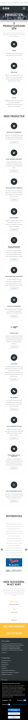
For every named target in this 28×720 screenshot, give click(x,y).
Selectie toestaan (14, 713)
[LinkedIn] (6, 8)
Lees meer (13, 142)
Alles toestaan (14, 709)
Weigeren (14, 717)
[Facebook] (8, 8)
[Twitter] (3, 8)
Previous (2, 550)
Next (26, 550)
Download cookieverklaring (20, 704)
